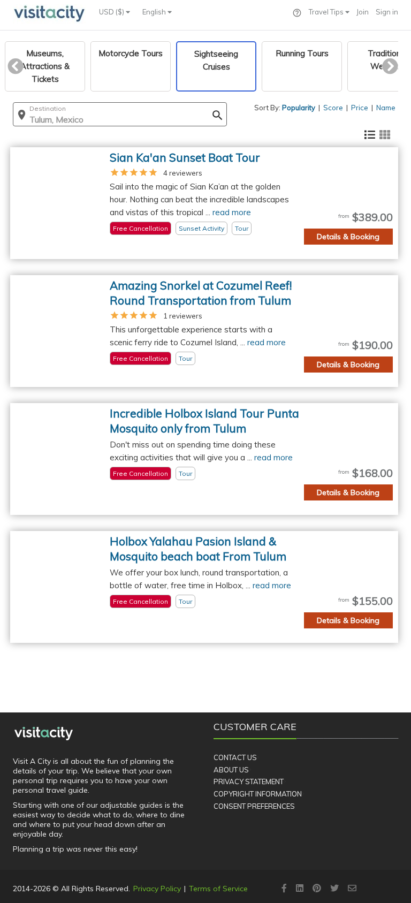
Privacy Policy (157, 888)
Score (333, 107)
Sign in (387, 11)
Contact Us (235, 757)
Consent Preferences (254, 806)
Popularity (298, 107)
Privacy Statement (249, 781)
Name (385, 107)
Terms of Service (218, 888)
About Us (231, 769)
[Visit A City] (43, 733)
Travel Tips (327, 11)
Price (359, 107)
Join (362, 11)
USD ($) (112, 11)
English (155, 11)
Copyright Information (258, 794)
